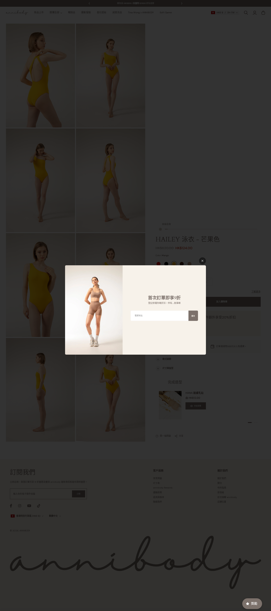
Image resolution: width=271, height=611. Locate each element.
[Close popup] (202, 260)
